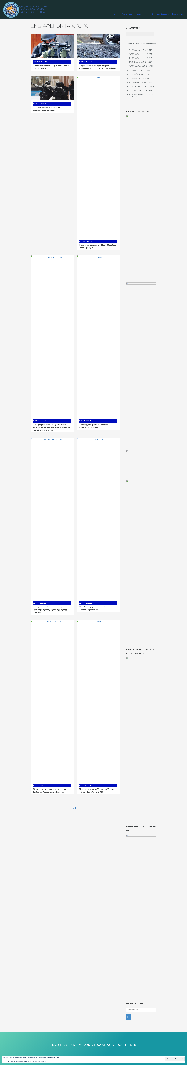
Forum (146, 14)
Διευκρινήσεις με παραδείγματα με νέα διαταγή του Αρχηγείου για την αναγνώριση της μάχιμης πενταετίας (51, 427)
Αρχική (116, 14)
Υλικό (138, 14)
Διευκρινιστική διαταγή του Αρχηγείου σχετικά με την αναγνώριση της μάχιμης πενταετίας (50, 610)
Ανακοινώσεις (127, 14)
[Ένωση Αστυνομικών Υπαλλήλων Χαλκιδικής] (26, 17)
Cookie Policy (42, 1061)
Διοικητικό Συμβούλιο (161, 14)
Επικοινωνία (177, 14)
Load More (75, 808)
